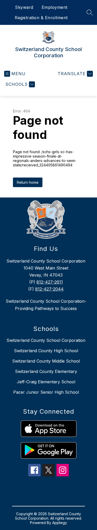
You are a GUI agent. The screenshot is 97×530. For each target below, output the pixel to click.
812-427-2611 (49, 282)
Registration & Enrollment (41, 17)
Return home (28, 182)
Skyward (24, 7)
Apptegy (59, 522)
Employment (55, 7)
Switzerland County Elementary (46, 371)
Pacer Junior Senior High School (46, 392)
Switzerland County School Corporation (45, 340)
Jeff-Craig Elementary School (46, 381)
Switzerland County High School (46, 350)
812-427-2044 (49, 289)
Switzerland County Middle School (46, 361)
